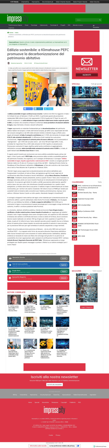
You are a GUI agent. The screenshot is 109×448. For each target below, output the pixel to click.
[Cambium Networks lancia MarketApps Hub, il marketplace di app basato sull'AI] (14, 343)
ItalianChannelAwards (80, 395)
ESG (69, 25)
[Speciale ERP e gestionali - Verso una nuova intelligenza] (87, 119)
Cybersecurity (43, 25)
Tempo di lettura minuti (41, 63)
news (16, 32)
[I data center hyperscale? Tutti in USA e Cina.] (46, 299)
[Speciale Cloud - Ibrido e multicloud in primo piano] (87, 145)
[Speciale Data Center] (87, 92)
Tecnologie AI (54, 25)
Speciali (37, 402)
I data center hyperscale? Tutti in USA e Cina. (46, 307)
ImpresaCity (36, 2)
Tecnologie (34, 25)
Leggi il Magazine (86, 307)
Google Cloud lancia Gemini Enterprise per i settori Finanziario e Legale (46, 330)
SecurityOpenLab (47, 2)
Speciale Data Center (79, 97)
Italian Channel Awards (63, 2)
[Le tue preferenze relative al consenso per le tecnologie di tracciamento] (100, 446)
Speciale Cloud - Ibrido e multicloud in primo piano (85, 148)
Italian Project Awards (80, 2)
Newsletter (96, 27)
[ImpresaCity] (17, 18)
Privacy (58, 435)
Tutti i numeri (97, 271)
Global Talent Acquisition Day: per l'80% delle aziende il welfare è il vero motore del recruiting (30, 309)
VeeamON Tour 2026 (80, 110)
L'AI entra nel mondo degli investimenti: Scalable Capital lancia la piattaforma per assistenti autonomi (14, 332)
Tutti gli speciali (96, 84)
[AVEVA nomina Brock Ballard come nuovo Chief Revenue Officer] (14, 299)
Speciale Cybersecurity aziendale (83, 136)
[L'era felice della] (30, 321)
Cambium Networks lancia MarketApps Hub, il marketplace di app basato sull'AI (13, 353)
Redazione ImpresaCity (16, 63)
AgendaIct (93, 395)
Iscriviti (64, 258)
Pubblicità (72, 402)
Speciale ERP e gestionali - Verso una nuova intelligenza (85, 122)
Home (11, 32)
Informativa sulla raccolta (38, 446)
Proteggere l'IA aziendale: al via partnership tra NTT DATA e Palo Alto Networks (62, 353)
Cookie (51, 435)
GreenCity (56, 395)
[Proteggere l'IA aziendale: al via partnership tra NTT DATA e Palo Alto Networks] (62, 343)
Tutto (100, 182)
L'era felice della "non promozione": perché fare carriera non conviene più (30, 330)
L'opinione (11, 28)
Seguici (64, 271)
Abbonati (63, 278)
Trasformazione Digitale (15, 25)
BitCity (15, 395)
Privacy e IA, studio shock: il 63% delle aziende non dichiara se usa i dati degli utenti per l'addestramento (46, 354)
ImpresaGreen (66, 395)
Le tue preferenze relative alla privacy (62, 446)
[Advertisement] (54, 367)
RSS (79, 402)
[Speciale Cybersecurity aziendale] (87, 132)
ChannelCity (25, 2)
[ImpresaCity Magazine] (87, 288)
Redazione (55, 402)
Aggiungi (63, 265)
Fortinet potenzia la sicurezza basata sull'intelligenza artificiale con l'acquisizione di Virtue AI (62, 332)
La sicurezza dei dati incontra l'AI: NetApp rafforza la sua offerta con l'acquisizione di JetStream (30, 354)
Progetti (63, 25)
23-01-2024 (29, 63)
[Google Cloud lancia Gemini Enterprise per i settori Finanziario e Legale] (46, 321)
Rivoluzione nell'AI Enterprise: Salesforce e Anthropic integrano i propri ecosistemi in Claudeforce (62, 310)
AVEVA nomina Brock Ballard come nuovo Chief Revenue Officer (13, 308)
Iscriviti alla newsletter (54, 384)
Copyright (64, 402)
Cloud (26, 25)
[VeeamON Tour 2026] (87, 106)
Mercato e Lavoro (78, 25)
